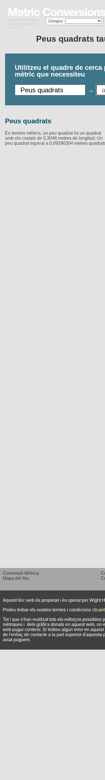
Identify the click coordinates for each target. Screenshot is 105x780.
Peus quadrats (28, 121)
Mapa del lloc (16, 578)
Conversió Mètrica (22, 20)
